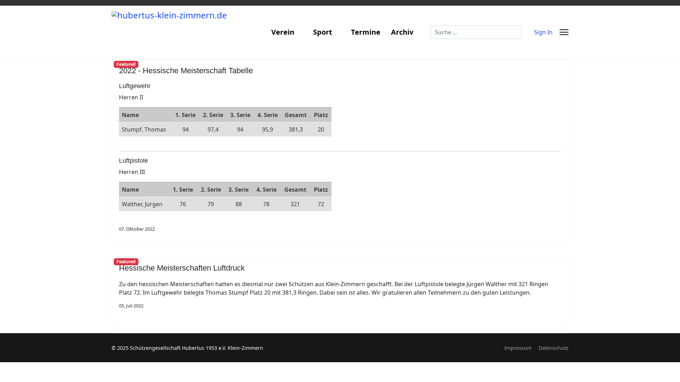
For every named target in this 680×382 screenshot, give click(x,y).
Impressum (518, 348)
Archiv (402, 32)
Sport (322, 32)
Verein (282, 32)
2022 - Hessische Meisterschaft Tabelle (186, 70)
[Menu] (564, 32)
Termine (365, 32)
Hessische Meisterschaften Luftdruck (182, 268)
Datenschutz (553, 348)
